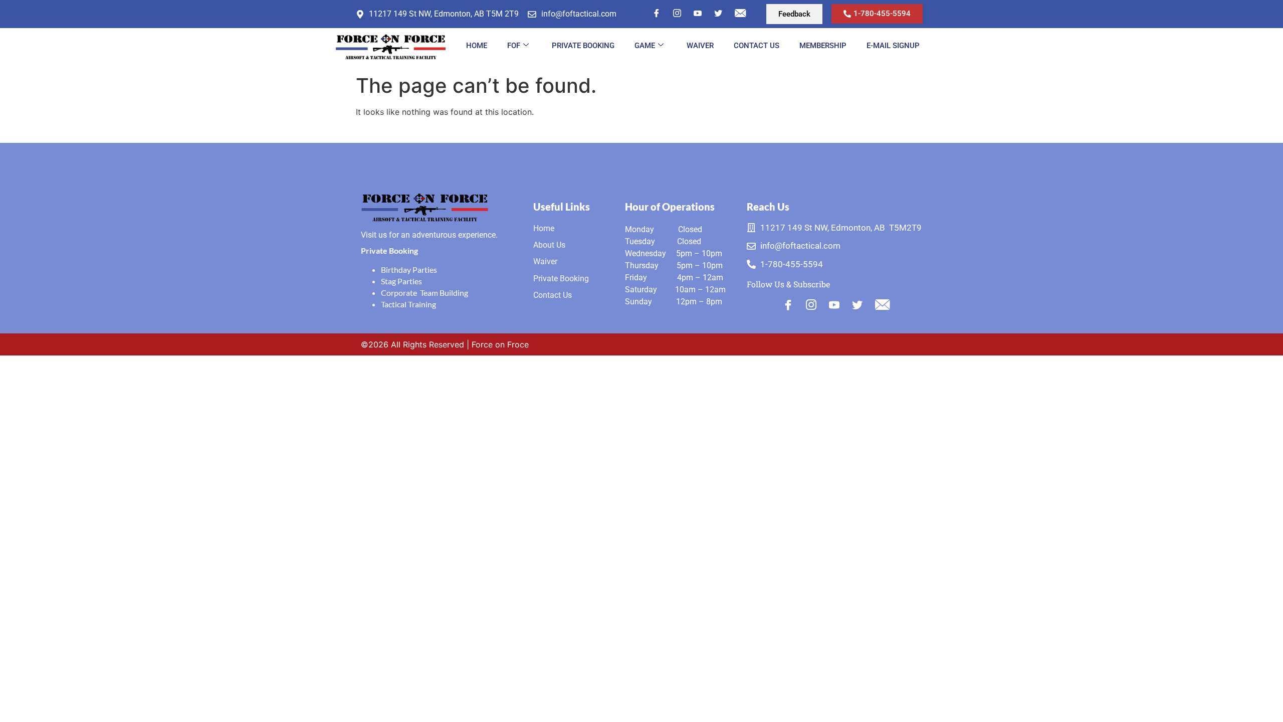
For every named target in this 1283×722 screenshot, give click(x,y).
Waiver (700, 45)
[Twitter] (718, 13)
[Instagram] (677, 13)
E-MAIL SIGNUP (893, 45)
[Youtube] (834, 306)
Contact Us (756, 45)
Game (644, 45)
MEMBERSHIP (822, 45)
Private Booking (583, 45)
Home (476, 45)
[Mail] (740, 13)
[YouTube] (698, 13)
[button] (794, 14)
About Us (549, 245)
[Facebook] (657, 13)
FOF (513, 45)
